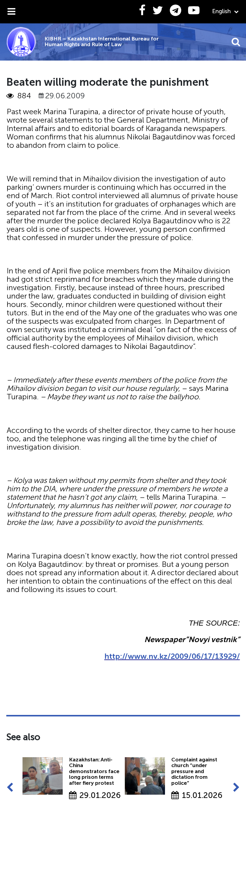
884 (24, 96)
